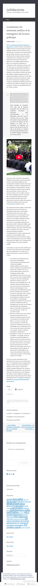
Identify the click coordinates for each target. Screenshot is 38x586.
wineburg (23, 527)
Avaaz (12, 204)
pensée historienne (15, 515)
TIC (27, 400)
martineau (21, 512)
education (19, 506)
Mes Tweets (10, 536)
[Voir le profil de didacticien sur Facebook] (7, 474)
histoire (14, 510)
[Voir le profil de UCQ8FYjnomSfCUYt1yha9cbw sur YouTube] (13, 474)
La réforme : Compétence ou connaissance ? (19, 413)
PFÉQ (15, 517)
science (9, 521)
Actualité (18, 499)
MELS (26, 512)
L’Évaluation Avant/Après (13, 420)
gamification (17, 508)
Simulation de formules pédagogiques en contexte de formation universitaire (18, 523)
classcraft (28, 501)
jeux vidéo (24, 510)
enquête (26, 506)
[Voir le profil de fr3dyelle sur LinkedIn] (11, 474)
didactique (13, 503)
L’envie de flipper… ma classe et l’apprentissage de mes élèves (27, 426)
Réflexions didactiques (20, 400)
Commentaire (24, 462)
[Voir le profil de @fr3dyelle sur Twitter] (9, 474)
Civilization (20, 501)
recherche (10, 519)
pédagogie (23, 517)
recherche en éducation (18, 519)
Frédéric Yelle (10, 41)
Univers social (14, 527)
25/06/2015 (18, 41)
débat (22, 504)
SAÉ (26, 519)
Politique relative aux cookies (17, 578)
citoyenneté (12, 401)
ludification (13, 512)
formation (9, 508)
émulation (28, 527)
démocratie (19, 401)
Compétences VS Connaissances (16, 417)
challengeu (25, 499)
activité (9, 499)
